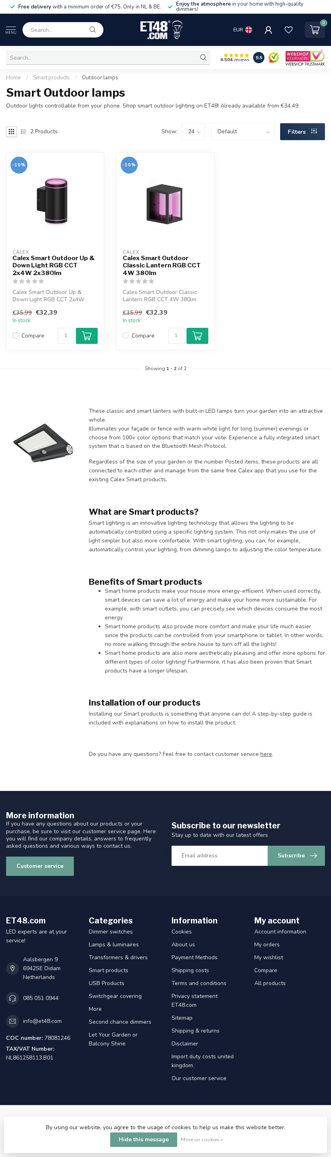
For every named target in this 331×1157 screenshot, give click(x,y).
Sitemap (182, 1018)
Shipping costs (190, 970)
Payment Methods (195, 957)
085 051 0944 (41, 998)
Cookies (182, 932)
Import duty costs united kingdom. (203, 1061)
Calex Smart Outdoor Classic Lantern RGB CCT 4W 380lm (162, 266)
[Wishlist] (289, 30)
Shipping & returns (196, 1031)
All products (270, 983)
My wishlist (268, 957)
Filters (297, 132)
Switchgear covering (115, 996)
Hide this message (144, 1139)
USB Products (106, 983)
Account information (280, 932)
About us (183, 944)
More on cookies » (202, 1139)
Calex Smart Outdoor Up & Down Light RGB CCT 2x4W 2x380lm (54, 266)
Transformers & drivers (118, 957)
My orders (267, 944)
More (95, 1009)
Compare (32, 336)
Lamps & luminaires (114, 944)
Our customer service (199, 1078)
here (266, 754)
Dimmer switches (111, 932)
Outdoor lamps (100, 77)
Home (13, 77)
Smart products (51, 77)
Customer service (40, 866)
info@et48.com (42, 1021)
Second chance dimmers (120, 1022)
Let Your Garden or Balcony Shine (113, 1039)
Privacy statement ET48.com (195, 1000)
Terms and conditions (199, 983)
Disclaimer (185, 1043)
